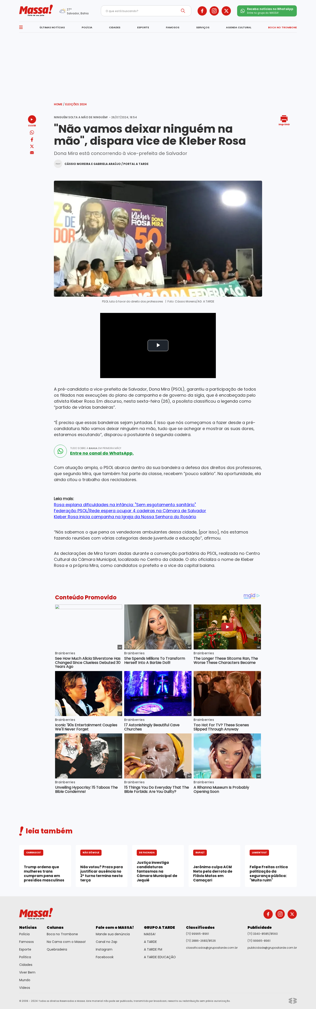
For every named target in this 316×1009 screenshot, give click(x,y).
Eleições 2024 (76, 104)
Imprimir (284, 124)
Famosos (26, 941)
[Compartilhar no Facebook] (32, 140)
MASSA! (149, 934)
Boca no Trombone (62, 934)
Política (25, 957)
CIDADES (114, 27)
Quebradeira (57, 949)
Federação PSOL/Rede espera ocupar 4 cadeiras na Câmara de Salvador (130, 511)
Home (59, 104)
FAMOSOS (172, 27)
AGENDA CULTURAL (238, 27)
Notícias (28, 927)
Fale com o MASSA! (115, 927)
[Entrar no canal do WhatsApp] (60, 451)
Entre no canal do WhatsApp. (102, 453)
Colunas (55, 927)
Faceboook (105, 957)
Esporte (25, 949)
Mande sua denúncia (113, 934)
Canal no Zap (106, 941)
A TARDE (150, 941)
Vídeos (24, 987)
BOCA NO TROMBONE (282, 27)
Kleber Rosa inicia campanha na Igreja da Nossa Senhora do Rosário (125, 517)
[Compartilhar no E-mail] (32, 152)
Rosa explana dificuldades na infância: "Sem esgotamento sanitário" (125, 505)
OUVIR (32, 125)
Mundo (24, 980)
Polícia (24, 934)
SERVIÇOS (202, 27)
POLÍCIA (87, 27)
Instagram (104, 949)
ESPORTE (143, 27)
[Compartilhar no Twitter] (32, 146)
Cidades (25, 964)
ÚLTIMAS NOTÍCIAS (52, 27)
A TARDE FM (153, 949)
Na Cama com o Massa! (66, 941)
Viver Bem (27, 972)
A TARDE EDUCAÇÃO (160, 957)
